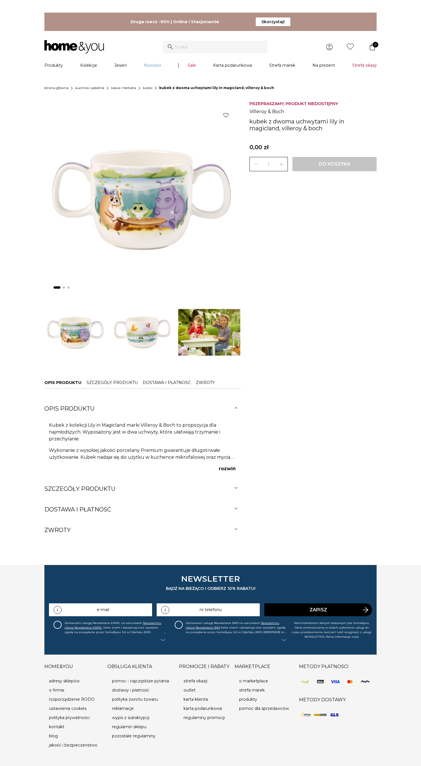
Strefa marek (282, 65)
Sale (192, 65)
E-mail (103, 609)
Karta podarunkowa (232, 65)
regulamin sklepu (129, 726)
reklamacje (123, 708)
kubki (147, 88)
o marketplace (253, 681)
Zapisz (318, 610)
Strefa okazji (364, 65)
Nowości (152, 65)
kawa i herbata (123, 88)
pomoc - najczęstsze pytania (140, 681)
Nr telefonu (211, 609)
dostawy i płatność (130, 690)
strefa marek (252, 690)
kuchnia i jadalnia (89, 88)
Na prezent (323, 65)
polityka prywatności (69, 717)
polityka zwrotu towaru (135, 699)
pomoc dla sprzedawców (264, 708)
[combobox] (215, 47)
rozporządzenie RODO (72, 699)
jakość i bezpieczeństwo (73, 745)
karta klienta (196, 699)
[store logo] (74, 47)
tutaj (355, 637)
